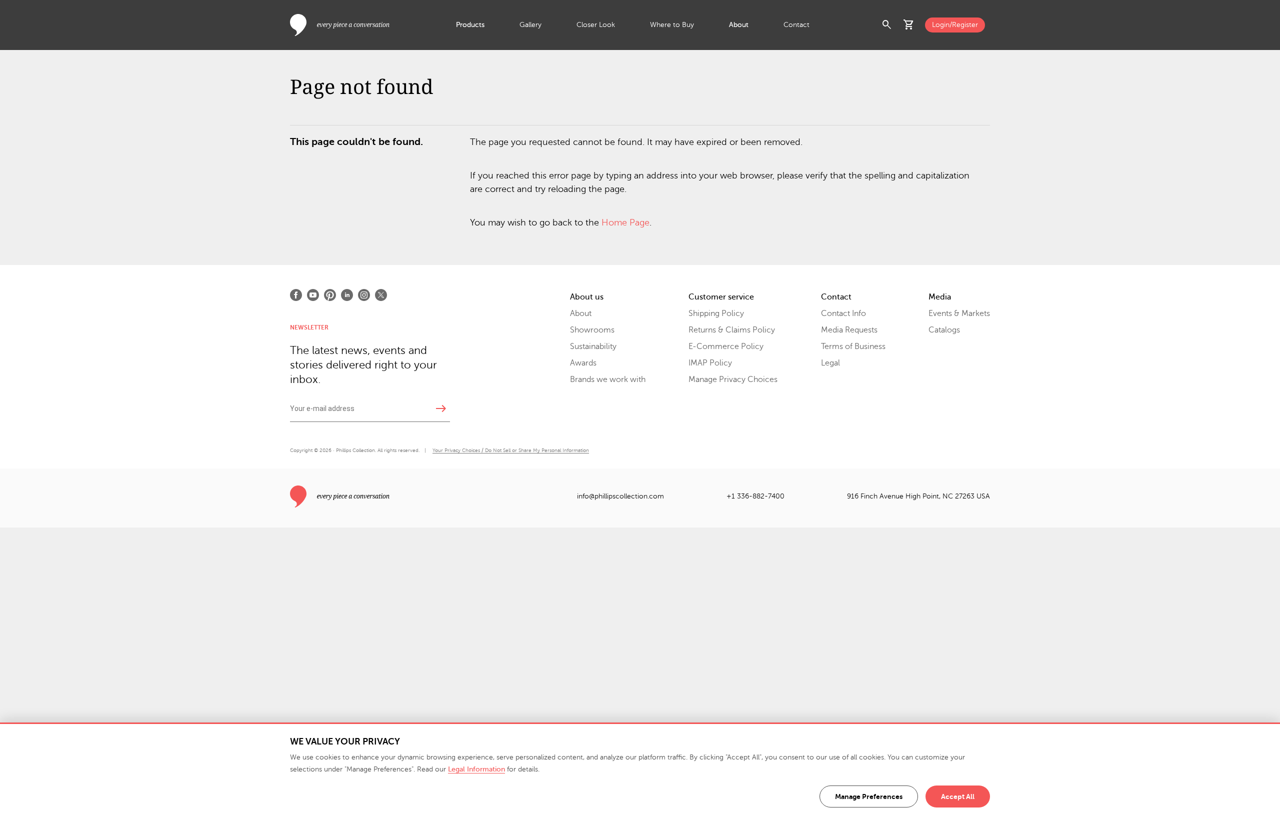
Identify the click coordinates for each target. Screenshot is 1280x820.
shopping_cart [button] (909, 25)
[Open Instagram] (364, 295)
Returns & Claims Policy (731, 330)
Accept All (957, 796)
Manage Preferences (868, 796)
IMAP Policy (710, 363)
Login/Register (955, 24)
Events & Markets (959, 313)
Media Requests (849, 330)
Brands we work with (608, 379)
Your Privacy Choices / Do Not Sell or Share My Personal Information (510, 450)
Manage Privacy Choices (733, 379)
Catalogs (944, 330)
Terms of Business (853, 346)
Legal (830, 363)
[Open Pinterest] (330, 295)
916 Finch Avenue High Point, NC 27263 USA (918, 496)
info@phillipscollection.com (620, 496)
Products (470, 24)
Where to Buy (672, 24)
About (738, 24)
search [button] (887, 25)
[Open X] (381, 295)
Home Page (626, 223)
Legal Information (476, 769)
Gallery (531, 24)
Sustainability (593, 346)
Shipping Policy (716, 313)
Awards (583, 363)
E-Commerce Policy (726, 346)
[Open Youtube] (313, 295)
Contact (797, 24)
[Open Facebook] (296, 295)
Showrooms (592, 330)
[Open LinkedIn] (347, 295)
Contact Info (843, 313)
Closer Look (595, 24)
